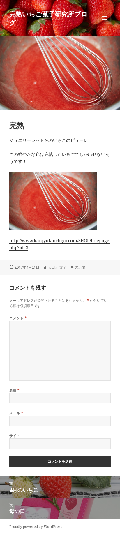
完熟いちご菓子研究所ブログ (48, 18)
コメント (18, 318)
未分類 (80, 267)
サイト (14, 435)
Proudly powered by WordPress (35, 526)
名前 (14, 390)
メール (16, 412)
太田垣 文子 (57, 267)
